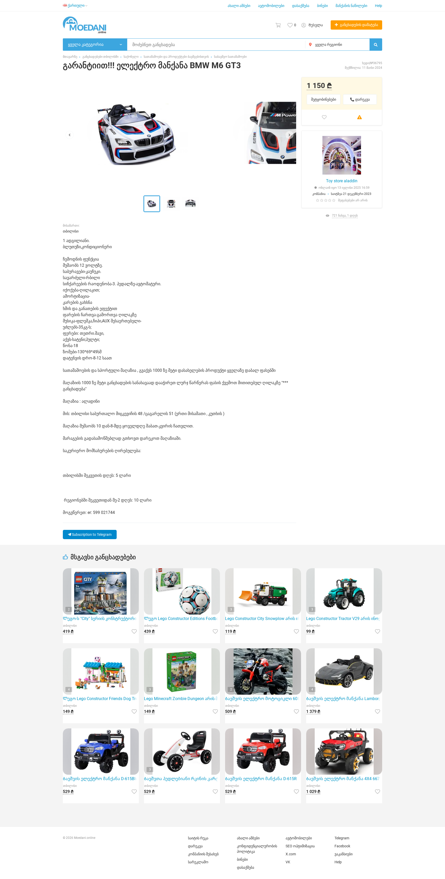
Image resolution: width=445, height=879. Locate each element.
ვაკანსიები (344, 854)
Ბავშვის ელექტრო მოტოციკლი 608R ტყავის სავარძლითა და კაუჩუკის (263, 698)
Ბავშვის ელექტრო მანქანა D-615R (261, 778)
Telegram (342, 838)
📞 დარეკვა (360, 99)
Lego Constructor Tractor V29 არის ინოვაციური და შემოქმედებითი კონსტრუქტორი (344, 618)
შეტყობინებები (323, 99)
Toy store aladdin (341, 180)
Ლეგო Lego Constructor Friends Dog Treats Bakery (101, 698)
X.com (291, 854)
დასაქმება (300, 6)
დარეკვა (195, 846)
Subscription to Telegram (91, 534)
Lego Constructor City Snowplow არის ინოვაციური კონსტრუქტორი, (263, 618)
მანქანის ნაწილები (351, 6)
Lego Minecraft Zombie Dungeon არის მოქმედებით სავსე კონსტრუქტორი (182, 698)
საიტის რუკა (198, 838)
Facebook (342, 846)
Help (378, 6)
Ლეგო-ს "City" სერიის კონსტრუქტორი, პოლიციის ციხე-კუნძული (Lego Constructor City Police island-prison (101, 618)
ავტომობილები (271, 6)
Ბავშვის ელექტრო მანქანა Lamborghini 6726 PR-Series (344, 698)
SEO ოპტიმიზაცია (300, 846)
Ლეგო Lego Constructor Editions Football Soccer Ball (182, 618)
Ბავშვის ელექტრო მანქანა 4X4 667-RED (344, 778)
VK (288, 862)
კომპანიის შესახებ (203, 854)
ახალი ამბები (239, 6)
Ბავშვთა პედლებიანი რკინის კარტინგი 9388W (182, 778)
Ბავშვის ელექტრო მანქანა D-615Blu (100, 778)
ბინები (322, 6)
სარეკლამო (198, 862)
